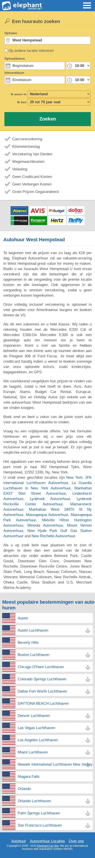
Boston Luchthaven (33, 655)
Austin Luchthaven (33, 630)
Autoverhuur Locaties (47, 841)
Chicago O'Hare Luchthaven (41, 667)
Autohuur (18, 841)
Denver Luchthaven (34, 716)
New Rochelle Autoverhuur (53, 536)
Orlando (24, 789)
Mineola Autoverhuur (45, 525)
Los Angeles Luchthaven (38, 740)
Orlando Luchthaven (34, 801)
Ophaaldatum (14, 58)
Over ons (76, 841)
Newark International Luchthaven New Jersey (55, 764)
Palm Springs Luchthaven (39, 813)
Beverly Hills (28, 642)
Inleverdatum (14, 72)
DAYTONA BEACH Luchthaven (43, 703)
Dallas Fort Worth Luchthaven (42, 691)
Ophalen (10, 33)
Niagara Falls (29, 776)
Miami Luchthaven (33, 752)
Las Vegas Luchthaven (36, 728)
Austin (23, 618)
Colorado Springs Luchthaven (42, 679)
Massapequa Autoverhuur (47, 515)
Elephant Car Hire (48, 845)
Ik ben (22, 102)
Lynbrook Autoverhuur (50, 499)
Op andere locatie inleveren (31, 51)
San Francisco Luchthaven (40, 825)
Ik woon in (19, 94)
